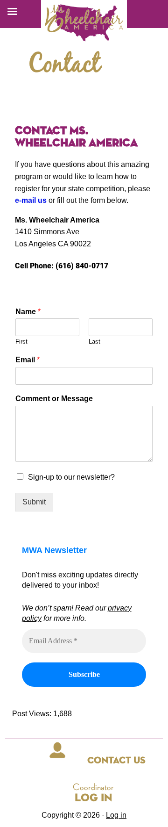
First (21, 341)
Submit (34, 502)
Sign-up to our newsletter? (71, 477)
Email (27, 360)
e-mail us (31, 200)
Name (28, 312)
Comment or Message (54, 399)
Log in (116, 815)
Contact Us (116, 761)
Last (94, 341)
